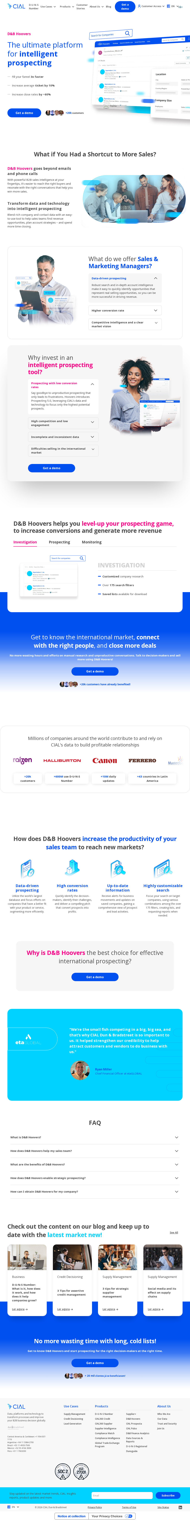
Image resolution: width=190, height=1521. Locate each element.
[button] (48, 6)
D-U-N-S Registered (136, 1446)
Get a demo (125, 6)
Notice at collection (72, 1516)
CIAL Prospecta (134, 1423)
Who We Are (163, 1414)
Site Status (163, 1507)
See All (174, 1232)
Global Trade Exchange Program (107, 1444)
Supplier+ (131, 1414)
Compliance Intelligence (107, 1438)
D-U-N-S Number (34, 6)
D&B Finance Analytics (137, 1433)
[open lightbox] (134, 197)
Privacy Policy (95, 1507)
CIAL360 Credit (102, 1418)
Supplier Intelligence (105, 1428)
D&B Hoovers (133, 1418)
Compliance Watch (104, 1433)
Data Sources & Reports (134, 1440)
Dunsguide (131, 1451)
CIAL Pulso (131, 1428)
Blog (108, 6)
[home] (16, 7)
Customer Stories (82, 6)
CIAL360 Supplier (103, 1423)
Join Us (160, 1428)
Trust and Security (167, 1423)
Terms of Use (129, 1507)
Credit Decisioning (73, 1418)
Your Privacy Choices (107, 1516)
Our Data (162, 1418)
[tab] (25, 542)
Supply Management (74, 1414)
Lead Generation (72, 1423)
